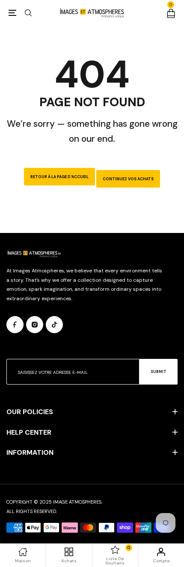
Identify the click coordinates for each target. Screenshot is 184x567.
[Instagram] (34, 324)
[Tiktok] (54, 324)
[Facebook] (15, 324)
